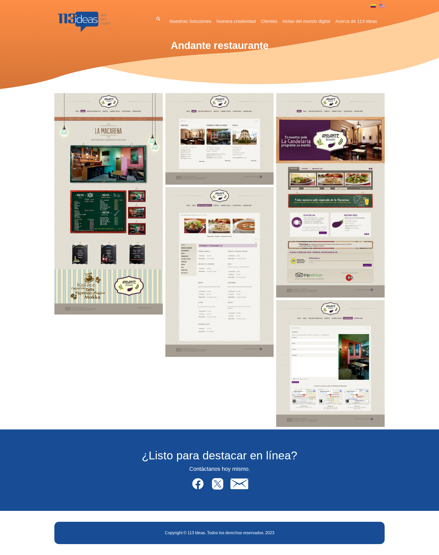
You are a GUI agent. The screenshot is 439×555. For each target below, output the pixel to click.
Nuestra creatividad (236, 21)
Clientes (269, 21)
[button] (158, 19)
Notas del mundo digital (306, 21)
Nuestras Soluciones (190, 21)
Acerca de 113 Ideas (356, 21)
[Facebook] (198, 484)
